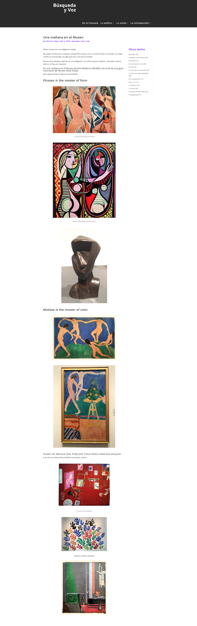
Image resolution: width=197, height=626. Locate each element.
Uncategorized (134, 95)
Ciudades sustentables (137, 57)
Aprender (76, 41)
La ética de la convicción (137, 70)
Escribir (131, 67)
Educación (132, 61)
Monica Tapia (52, 41)
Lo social (121, 23)
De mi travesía (90, 23)
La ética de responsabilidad (138, 73)
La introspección (140, 23)
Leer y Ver (85, 41)
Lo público (106, 23)
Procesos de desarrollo (137, 91)
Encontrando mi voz (136, 64)
